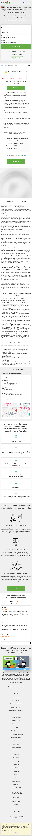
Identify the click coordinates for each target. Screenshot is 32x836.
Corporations (16, 744)
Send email (5, 400)
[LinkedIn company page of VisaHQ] (16, 817)
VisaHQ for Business (16, 730)
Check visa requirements (16, 703)
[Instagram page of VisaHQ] (22, 817)
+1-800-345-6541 (16, 811)
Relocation (16, 771)
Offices (14, 784)
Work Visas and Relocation (16, 734)
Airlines (16, 741)
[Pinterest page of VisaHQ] (19, 817)
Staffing (16, 774)
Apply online (16, 46)
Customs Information (16, 707)
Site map (16, 804)
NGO (16, 777)
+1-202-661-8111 (8, 389)
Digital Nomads (16, 781)
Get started (16, 88)
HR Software (16, 757)
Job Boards (16, 754)
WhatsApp (22, 51)
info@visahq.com (16, 807)
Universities (16, 764)
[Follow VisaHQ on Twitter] (10, 817)
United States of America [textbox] (8, 37)
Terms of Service (16, 720)
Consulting (16, 761)
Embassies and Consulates (16, 710)
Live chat (13, 51)
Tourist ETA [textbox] (4, 32)
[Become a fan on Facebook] (13, 817)
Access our (16, 801)
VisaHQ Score (16, 724)
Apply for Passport (16, 700)
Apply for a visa (16, 697)
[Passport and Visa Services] (5, 2)
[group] (16, 602)
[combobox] (16, 27)
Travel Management (16, 737)
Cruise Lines (16, 751)
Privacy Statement (16, 717)
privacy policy (9, 830)
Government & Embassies (16, 767)
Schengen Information (16, 713)
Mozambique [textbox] (5, 28)
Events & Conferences (16, 747)
